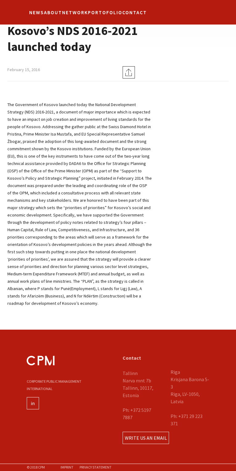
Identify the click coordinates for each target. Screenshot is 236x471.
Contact (134, 12)
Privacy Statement (96, 467)
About (53, 12)
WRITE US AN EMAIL (146, 438)
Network (75, 12)
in (33, 403)
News (36, 12)
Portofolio (105, 12)
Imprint (67, 467)
